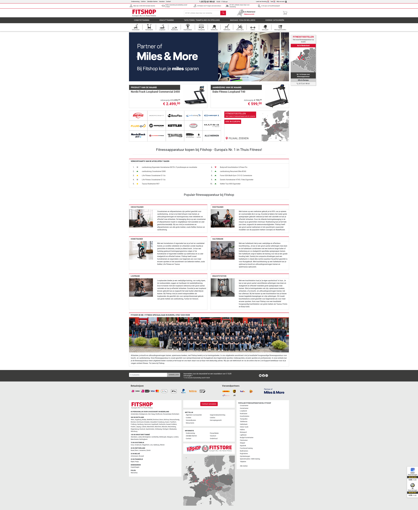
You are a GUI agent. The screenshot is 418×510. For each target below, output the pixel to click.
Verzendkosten (191, 420)
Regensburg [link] (135, 429)
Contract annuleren (209, 404)
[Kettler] (175, 125)
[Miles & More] (274, 391)
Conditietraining (141, 20)
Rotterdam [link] (175, 414)
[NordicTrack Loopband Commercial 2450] (195, 96)
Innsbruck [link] (138, 445)
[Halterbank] (223, 250)
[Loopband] (141, 287)
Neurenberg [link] (172, 427)
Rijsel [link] (132, 462)
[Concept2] (212, 115)
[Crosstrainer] (141, 218)
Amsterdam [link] (135, 414)
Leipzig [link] (138, 427)
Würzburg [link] (134, 431)
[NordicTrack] (138, 136)
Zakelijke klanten (152, 1)
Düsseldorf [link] (154, 422)
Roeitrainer (217, 207)
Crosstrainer (137, 207)
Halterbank (217, 239)
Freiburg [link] (133, 424)
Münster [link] (164, 427)
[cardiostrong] (193, 115)
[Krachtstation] (223, 287)
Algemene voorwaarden (194, 415)
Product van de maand (144, 87)
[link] (256, 126)
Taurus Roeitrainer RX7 (150, 184)
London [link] (176, 437)
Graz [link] (132, 445)
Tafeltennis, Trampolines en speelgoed (202, 20)
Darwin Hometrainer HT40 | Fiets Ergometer (236, 180)
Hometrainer (137, 239)
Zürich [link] (148, 450)
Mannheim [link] (150, 427)
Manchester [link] (135, 439)
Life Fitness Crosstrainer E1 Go (153, 175)
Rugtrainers (244, 453)
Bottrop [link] (166, 420)
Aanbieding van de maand (226, 87)
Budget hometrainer (246, 437)
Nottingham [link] (143, 439)
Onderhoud (213, 438)
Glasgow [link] (170, 437)
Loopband (135, 276)
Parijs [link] (137, 462)
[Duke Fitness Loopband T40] (277, 96)
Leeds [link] (140, 437)
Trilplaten (243, 462)
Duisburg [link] (161, 422)
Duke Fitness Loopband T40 (228, 91)
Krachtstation (219, 276)
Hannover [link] (147, 424)
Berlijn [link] (144, 420)
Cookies (188, 418)
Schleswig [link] (158, 429)
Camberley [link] (154, 437)
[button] (137, 56)
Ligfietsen (243, 435)
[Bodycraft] (156, 115)
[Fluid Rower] (138, 125)
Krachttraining (166, 20)
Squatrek (243, 446)
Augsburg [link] (138, 420)
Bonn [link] (161, 420)
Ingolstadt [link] (154, 424)
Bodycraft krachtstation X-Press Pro (233, 167)
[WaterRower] (193, 136)
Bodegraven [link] (143, 414)
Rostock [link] (142, 429)
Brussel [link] (141, 456)
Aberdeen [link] (134, 437)
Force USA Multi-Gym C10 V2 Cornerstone (236, 175)
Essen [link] (167, 422)
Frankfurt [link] (173, 422)
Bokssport (243, 432)
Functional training (246, 448)
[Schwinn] (156, 136)
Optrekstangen (245, 456)
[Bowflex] (175, 115)
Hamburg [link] (140, 424)
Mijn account (281, 1)
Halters (242, 430)
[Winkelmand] (285, 13)
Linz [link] (151, 445)
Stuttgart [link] (165, 429)
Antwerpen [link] (134, 456)
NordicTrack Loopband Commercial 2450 (155, 91)
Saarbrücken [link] (150, 429)
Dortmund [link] (140, 422)
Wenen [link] (162, 445)
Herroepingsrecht (216, 420)
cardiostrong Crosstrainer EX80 (154, 171)
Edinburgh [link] (162, 437)
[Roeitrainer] (223, 218)
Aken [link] (132, 420)
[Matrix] (212, 125)
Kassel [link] (168, 424)
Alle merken (244, 466)
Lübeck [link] (143, 427)
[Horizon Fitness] (156, 125)
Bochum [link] (156, 420)
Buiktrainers (244, 451)
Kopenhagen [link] (135, 467)
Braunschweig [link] (174, 420)
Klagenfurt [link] (145, 445)
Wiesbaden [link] (173, 429)
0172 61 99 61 (304, 84)
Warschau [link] (134, 473)
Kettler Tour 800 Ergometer (230, 184)
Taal (271, 1)
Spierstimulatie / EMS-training (250, 459)
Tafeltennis (243, 421)
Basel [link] (132, 450)
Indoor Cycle (244, 427)
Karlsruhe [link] (162, 424)
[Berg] (138, 115)
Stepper (242, 443)
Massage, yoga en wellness (242, 20)
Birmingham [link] (146, 437)
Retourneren (190, 423)
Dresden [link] (147, 422)
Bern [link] (136, 450)
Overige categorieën (274, 20)
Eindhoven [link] (159, 414)
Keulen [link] (133, 427)
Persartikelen (214, 433)
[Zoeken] (223, 13)
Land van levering (261, 1)
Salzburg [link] (156, 445)
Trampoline (243, 419)
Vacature (162, 1)
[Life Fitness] (193, 125)
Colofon (143, 1)
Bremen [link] (133, 422)
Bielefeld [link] (150, 420)
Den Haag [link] (151, 414)
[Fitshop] (144, 13)
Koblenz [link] (174, 424)
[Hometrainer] (141, 250)
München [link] (158, 427)
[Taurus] (175, 136)
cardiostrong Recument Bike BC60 (233, 171)
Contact (168, 1)
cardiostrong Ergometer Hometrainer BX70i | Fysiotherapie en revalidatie (169, 167)
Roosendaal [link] (167, 414)
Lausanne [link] (142, 450)
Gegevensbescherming (217, 415)
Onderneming (135, 1)
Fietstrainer (244, 440)
